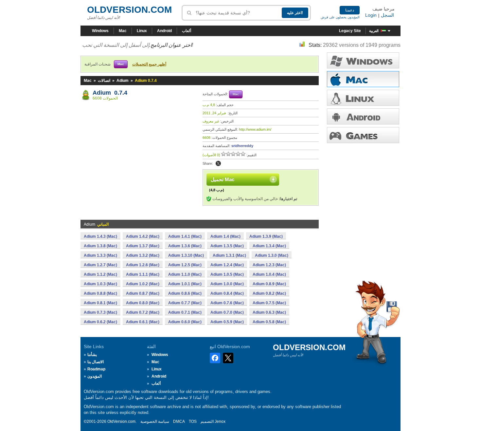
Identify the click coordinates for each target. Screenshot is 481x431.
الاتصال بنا (95, 362)
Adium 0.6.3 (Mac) (269, 312)
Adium (122, 80)
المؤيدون (94, 376)
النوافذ (363, 60)
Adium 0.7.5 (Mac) (269, 303)
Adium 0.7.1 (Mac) (185, 312)
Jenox (220, 421)
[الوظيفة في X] (218, 163)
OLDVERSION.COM (129, 10)
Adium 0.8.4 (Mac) (227, 293)
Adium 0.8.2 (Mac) (269, 293)
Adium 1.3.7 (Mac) (142, 246)
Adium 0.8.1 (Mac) (100, 303)
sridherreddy (242, 146)
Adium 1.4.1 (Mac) (185, 236)
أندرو (363, 116)
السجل (387, 15)
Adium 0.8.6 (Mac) (185, 293)
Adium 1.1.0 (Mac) (185, 274)
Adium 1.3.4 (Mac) (269, 246)
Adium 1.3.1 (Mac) (229, 255)
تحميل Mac (222, 179)
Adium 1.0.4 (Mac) (269, 274)
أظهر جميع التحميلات (149, 64)
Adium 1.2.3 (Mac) (269, 265)
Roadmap (96, 369)
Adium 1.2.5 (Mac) (185, 265)
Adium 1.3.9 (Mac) (266, 236)
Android (164, 30)
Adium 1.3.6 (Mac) (185, 246)
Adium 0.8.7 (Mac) (142, 293)
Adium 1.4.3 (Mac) (100, 236)
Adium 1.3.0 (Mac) (271, 255)
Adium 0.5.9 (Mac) (227, 322)
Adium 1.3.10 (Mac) (186, 255)
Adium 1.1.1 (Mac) (142, 274)
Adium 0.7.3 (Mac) (100, 312)
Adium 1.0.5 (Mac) (227, 274)
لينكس (363, 98)
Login (371, 15)
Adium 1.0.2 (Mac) (142, 284)
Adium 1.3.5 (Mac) (227, 246)
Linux (142, 30)
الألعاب (363, 135)
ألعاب (186, 30)
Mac (123, 30)
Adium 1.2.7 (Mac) (100, 265)
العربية (374, 31)
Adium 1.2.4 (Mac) (227, 265)
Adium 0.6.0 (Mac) (185, 322)
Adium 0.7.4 (110, 92)
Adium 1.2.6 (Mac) (142, 265)
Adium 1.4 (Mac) (225, 236)
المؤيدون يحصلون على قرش (340, 17)
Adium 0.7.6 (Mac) (227, 303)
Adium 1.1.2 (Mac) (100, 274)
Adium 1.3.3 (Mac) (100, 255)
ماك (363, 79)
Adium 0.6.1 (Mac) (142, 322)
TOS (193, 421)
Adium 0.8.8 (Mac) (100, 293)
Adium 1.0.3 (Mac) (100, 284)
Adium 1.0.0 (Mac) (227, 284)
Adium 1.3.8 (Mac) (100, 246)
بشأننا (92, 354)
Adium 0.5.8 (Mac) (269, 322)
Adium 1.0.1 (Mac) (185, 284)
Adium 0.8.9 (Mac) (269, 284)
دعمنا (349, 10)
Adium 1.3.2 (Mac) (142, 255)
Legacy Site (350, 30)
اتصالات (104, 80)
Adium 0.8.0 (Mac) (142, 303)
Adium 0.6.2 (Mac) (100, 322)
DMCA (179, 421)
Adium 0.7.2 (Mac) (142, 312)
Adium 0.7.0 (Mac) (227, 312)
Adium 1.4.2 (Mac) (142, 236)
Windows (100, 30)
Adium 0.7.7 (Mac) (185, 303)
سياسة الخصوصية (154, 421)
